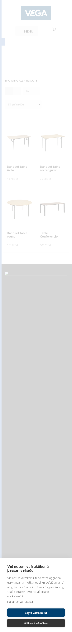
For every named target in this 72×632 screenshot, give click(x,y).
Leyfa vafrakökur (36, 613)
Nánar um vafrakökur (20, 601)
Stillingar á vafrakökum (36, 623)
